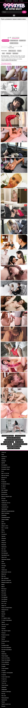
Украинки (3, 687)
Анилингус (4, 456)
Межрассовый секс (6, 582)
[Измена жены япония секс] (14, 288)
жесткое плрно (19, 442)
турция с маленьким (6, 444)
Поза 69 (3, 626)
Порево (3, 628)
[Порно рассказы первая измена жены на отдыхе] (14, 104)
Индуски (3, 542)
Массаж (3, 576)
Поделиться (22, 40)
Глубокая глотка (5, 502)
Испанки (3, 544)
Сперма (3, 666)
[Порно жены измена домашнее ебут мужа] (14, 165)
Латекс (3, 563)
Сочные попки (5, 664)
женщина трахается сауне (14, 446)
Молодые (8, 53)
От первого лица (5, 618)
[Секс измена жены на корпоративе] (14, 410)
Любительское (12, 50)
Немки (3, 611)
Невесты (3, 605)
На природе (4, 597)
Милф (2, 584)
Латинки (3, 565)
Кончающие (4, 553)
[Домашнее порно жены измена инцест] (14, 134)
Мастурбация (5, 578)
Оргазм (3, 614)
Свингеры (3, 653)
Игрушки (3, 538)
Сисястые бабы (5, 658)
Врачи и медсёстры (6, 496)
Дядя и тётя (4, 525)
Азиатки (3, 452)
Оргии (2, 616)
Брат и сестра (5, 473)
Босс (2, 471)
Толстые (3, 683)
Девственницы (5, 513)
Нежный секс (4, 609)
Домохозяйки (5, 519)
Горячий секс (4, 507)
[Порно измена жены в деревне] (14, 380)
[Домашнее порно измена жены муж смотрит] (14, 150)
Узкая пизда (4, 685)
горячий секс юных (8, 442)
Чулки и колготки (6, 704)
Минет (3, 586)
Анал (3, 53)
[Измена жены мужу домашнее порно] (14, 119)
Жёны (2, 530)
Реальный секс (5, 641)
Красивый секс (5, 555)
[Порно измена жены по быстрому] (14, 426)
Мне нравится (8, 38)
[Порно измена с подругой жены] (14, 242)
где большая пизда (20, 435)
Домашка (3, 515)
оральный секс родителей (13, 437)
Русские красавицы (6, 649)
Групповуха (15, 53)
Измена (3, 540)
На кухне (3, 593)
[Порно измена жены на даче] (14, 349)
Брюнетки (4, 477)
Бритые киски (5, 475)
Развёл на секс (5, 635)
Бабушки (3, 460)
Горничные (4, 505)
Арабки (3, 458)
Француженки (5, 697)
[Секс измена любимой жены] (14, 395)
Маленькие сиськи (6, 572)
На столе (3, 603)
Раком (3, 639)
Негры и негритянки (6, 607)
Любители (4, 570)
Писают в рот (5, 624)
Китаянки (3, 551)
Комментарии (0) (14, 43)
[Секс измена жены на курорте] (14, 334)
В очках (3, 488)
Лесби (3, 567)
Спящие (3, 670)
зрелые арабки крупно (7, 435)
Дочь (2, 521)
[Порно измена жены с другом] (14, 257)
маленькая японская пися (20, 444)
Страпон (3, 674)
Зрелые (3, 536)
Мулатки (3, 591)
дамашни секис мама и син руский (13, 439)
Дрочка (3, 523)
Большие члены (5, 469)
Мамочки (3, 574)
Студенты (4, 681)
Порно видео (8, 0)
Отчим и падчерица (6, 620)
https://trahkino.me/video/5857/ (9, 60)
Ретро (3, 643)
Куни (2, 561)
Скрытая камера (5, 660)
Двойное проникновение (7, 511)
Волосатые (4, 494)
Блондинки (4, 465)
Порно (21, 0)
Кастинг (3, 549)
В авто (3, 479)
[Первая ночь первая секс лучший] (14, 180)
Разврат (3, 637)
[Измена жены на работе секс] (14, 272)
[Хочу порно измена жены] (14, 364)
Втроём (3, 498)
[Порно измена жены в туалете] (14, 303)
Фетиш (3, 693)
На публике (4, 599)
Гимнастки (4, 500)
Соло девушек (5, 662)
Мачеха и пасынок (6, 580)
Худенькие (4, 700)
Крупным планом (5, 559)
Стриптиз (4, 679)
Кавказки (3, 546)
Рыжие (3, 651)
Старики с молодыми (7, 672)
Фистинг (3, 695)
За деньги (4, 534)
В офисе (3, 486)
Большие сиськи (5, 467)
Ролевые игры (5, 645)
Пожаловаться (14, 40)
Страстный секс (5, 677)
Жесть (3, 532)
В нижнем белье (5, 484)
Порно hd (16, 0)
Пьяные (19, 50)
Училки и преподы (6, 691)
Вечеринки (4, 492)
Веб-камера (4, 490)
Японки (3, 706)
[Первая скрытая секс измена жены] (14, 88)
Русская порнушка (6, 647)
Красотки (4, 557)
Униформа (4, 689)
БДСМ (3, 463)
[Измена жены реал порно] (14, 226)
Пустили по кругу (5, 630)
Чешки (3, 702)
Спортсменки (4, 668)
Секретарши (4, 656)
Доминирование (5, 517)
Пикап (3, 622)
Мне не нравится (10, 38)
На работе (4, 601)
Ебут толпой (4, 528)
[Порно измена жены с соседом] (14, 318)
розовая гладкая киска (13, 448)
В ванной (3, 481)
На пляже (3, 595)
